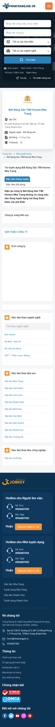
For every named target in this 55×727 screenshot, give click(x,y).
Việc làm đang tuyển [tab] (17, 179)
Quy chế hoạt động (11, 677)
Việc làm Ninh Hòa (13, 409)
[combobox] (27, 41)
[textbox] (27, 41)
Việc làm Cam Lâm (13, 395)
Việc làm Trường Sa (14, 437)
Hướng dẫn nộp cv (10, 667)
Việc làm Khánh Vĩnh (14, 402)
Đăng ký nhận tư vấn (28, 526)
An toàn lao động (13, 348)
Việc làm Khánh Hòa (14, 595)
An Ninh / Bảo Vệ (13, 341)
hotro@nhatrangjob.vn (18, 638)
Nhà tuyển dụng (23, 154)
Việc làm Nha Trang (14, 381)
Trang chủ (7, 154)
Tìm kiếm (30, 59)
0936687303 (13, 643)
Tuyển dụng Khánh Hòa (16, 600)
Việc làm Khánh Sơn (14, 430)
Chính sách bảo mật (11, 657)
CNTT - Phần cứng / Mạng (17, 355)
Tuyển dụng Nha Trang (15, 589)
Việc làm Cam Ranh (14, 388)
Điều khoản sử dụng (11, 672)
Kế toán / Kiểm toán (14, 72)
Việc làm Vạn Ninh (13, 416)
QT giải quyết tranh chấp (14, 662)
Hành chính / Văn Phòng (32, 68)
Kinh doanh (13, 68)
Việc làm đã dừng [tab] (15, 184)
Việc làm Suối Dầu (13, 458)
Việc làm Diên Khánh (14, 423)
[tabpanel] (27, 196)
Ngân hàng (31, 72)
